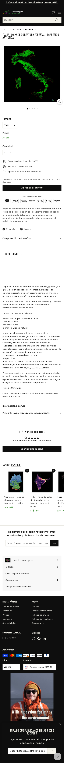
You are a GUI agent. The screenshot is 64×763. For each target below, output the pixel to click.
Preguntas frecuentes (42, 611)
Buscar (35, 607)
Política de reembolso (42, 619)
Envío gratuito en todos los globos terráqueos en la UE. (32, 2)
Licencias (7, 619)
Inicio (5, 29)
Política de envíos (40, 615)
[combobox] (32, 20)
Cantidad (8, 146)
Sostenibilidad (9, 623)
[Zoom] (59, 101)
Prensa (6, 615)
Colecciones (16, 29)
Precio (6, 133)
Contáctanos (38, 623)
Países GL (29, 29)
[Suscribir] (51, 751)
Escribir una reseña (32, 449)
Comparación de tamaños (17, 238)
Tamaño (7, 119)
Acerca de (7, 611)
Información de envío (14, 406)
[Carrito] (53, 12)
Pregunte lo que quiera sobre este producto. (26, 413)
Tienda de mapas (11, 607)
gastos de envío (30, 179)
